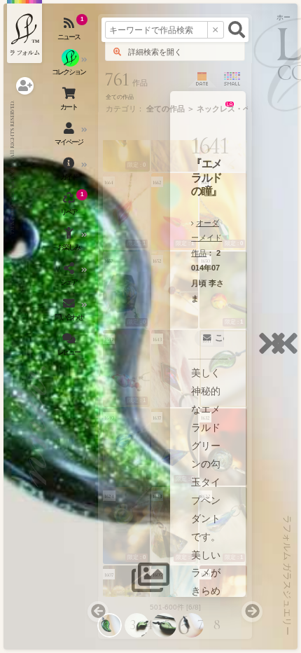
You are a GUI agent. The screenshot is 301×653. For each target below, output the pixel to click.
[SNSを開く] (70, 276)
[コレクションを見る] (70, 66)
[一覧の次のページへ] (251, 611)
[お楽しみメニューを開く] (70, 241)
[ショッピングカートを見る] (70, 101)
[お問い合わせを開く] (70, 311)
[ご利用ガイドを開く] (70, 171)
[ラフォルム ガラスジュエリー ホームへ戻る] (24, 31)
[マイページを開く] (70, 136)
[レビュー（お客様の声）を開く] (70, 346)
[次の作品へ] (276, 352)
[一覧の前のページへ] (98, 611)
